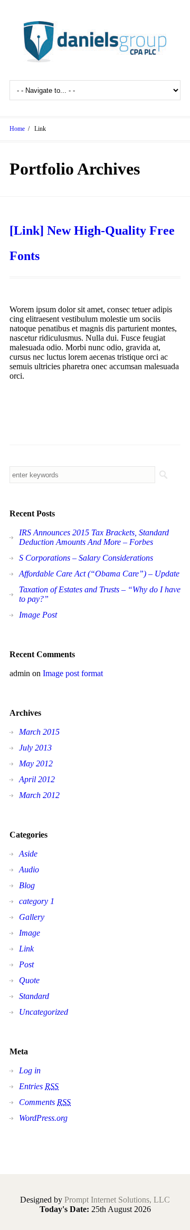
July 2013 (35, 747)
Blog (27, 885)
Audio (29, 869)
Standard (34, 996)
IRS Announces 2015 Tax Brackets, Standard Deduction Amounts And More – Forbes (94, 537)
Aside (28, 853)
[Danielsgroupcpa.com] (95, 41)
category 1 (36, 901)
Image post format (73, 673)
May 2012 (36, 763)
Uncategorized (43, 1011)
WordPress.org (43, 1117)
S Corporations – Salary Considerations (86, 557)
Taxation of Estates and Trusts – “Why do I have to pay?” (99, 594)
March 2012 (39, 795)
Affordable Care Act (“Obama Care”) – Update (99, 573)
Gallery (31, 916)
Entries (39, 1086)
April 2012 (37, 779)
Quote (29, 980)
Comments (45, 1102)
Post (26, 964)
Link (26, 948)
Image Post (38, 614)
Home (17, 128)
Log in (30, 1070)
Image (29, 932)
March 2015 (39, 731)
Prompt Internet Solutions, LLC (117, 1199)
